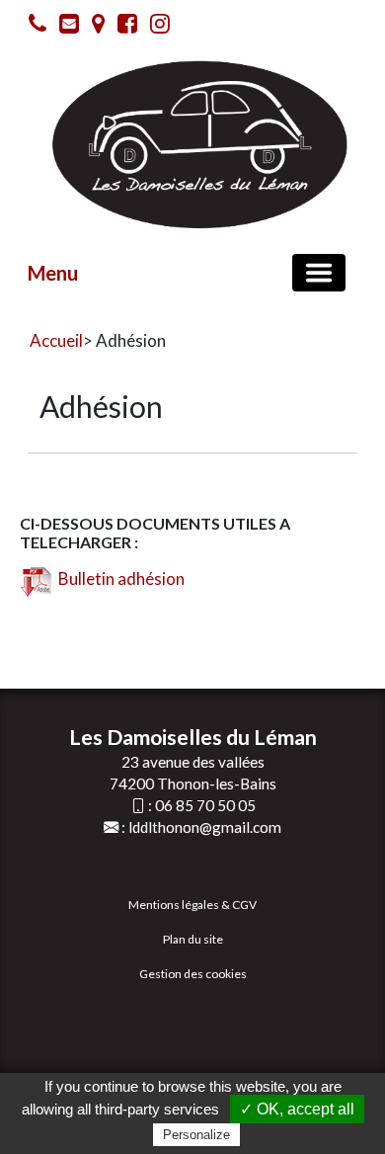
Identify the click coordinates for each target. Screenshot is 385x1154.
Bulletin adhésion (118, 578)
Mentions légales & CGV (192, 904)
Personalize (196, 1134)
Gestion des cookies (193, 973)
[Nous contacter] (64, 27)
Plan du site (193, 939)
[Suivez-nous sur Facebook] (122, 27)
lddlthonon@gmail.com (204, 827)
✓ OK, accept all (297, 1109)
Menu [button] (53, 273)
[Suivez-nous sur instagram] (155, 27)
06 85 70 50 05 (205, 805)
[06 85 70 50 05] (32, 27)
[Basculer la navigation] (318, 272)
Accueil (56, 340)
